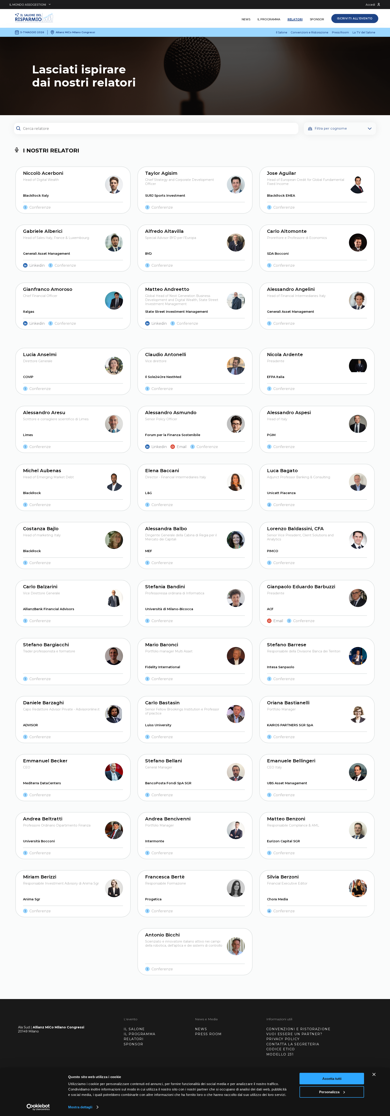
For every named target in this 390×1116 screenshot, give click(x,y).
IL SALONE (134, 1029)
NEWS (201, 1029)
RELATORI (134, 1039)
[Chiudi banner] (374, 1074)
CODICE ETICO (280, 1049)
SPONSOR (133, 1044)
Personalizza (329, 1092)
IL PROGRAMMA (140, 1034)
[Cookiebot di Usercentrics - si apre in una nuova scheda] (38, 1107)
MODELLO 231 (280, 1054)
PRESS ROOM (208, 1034)
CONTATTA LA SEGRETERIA (292, 1044)
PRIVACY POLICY (282, 1039)
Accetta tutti (331, 1079)
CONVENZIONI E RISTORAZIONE (298, 1029)
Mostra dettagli (80, 1107)
